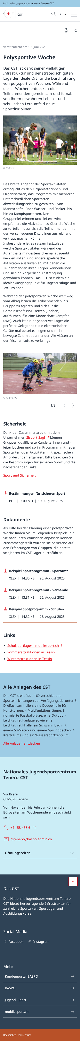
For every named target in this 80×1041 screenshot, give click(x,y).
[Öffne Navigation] (74, 14)
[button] (73, 881)
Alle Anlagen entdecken (21, 743)
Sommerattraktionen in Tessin (31, 652)
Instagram (41, 941)
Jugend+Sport (15, 1000)
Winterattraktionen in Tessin (29, 658)
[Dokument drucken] (65, 30)
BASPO (10, 988)
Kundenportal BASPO (21, 976)
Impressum (24, 1035)
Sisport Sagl (36, 437)
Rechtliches (9, 1035)
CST (20, 14)
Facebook (16, 941)
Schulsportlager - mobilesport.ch (33, 645)
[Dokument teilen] (74, 30)
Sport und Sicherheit (19, 475)
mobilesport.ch (17, 1011)
